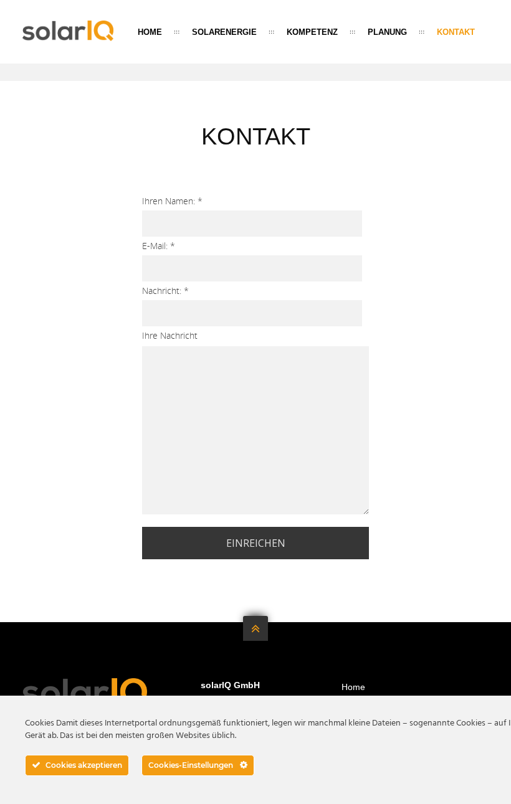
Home (150, 32)
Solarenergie (224, 32)
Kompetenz (312, 32)
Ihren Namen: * (172, 201)
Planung (387, 32)
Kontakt (456, 32)
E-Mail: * (158, 246)
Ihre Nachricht (170, 335)
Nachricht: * (165, 290)
